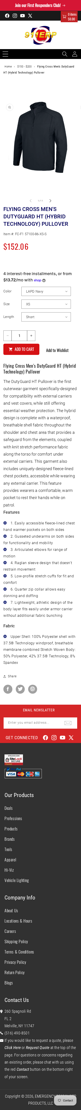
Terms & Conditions (19, 952)
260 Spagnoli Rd (17, 1011)
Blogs (8, 983)
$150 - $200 (24, 66)
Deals (8, 808)
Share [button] (12, 676)
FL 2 (7, 1018)
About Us (11, 910)
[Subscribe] (68, 723)
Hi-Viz (9, 870)
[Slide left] (31, 201)
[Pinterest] (32, 689)
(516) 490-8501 (17, 1033)
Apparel (10, 859)
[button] (69, 16)
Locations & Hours (18, 921)
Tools (8, 849)
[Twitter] (20, 689)
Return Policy (14, 972)
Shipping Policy (16, 941)
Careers (10, 931)
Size (6, 304)
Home (8, 66)
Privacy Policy (15, 962)
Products (11, 829)
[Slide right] (50, 201)
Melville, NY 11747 (19, 1025)
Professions (13, 818)
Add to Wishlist (57, 350)
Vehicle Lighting (16, 880)
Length (8, 317)
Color (7, 291)
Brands (9, 839)
